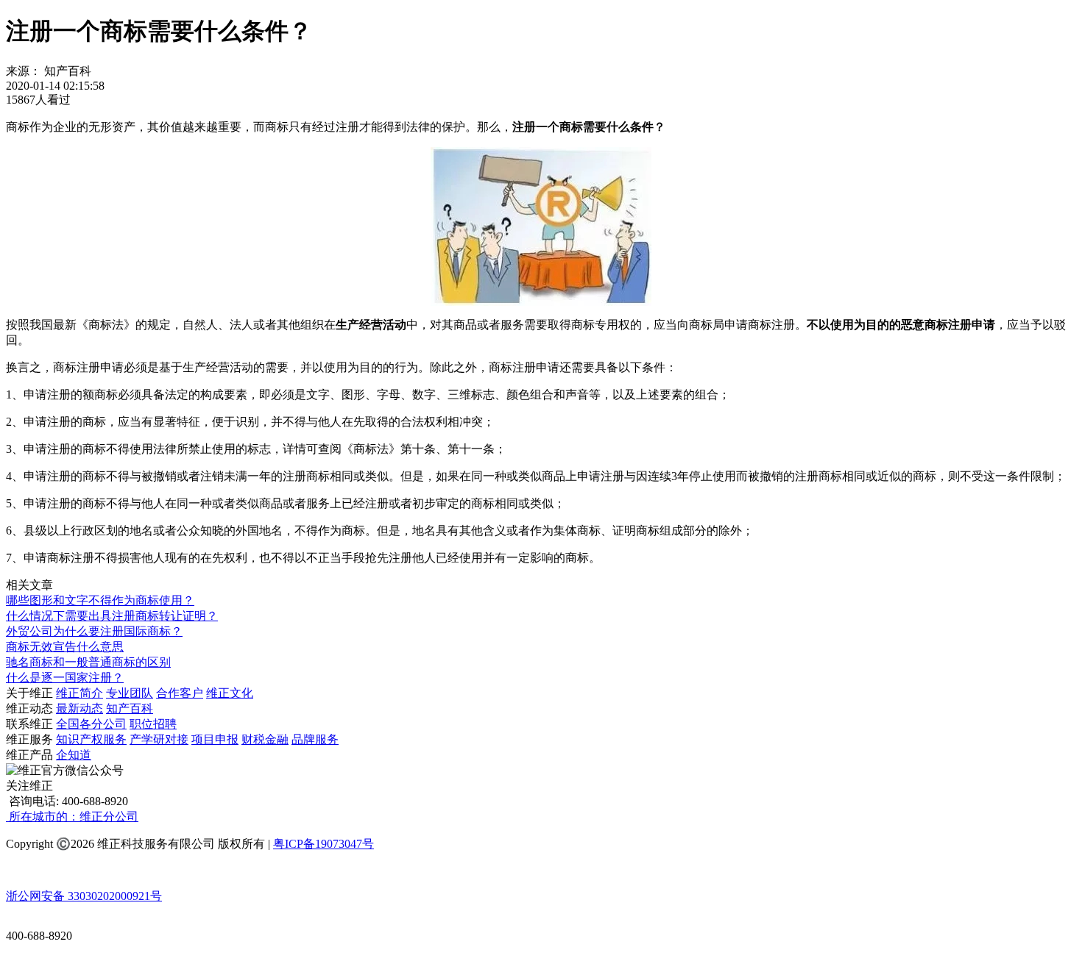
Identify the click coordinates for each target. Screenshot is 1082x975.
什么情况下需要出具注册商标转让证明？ (112, 616)
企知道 (73, 755)
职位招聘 (153, 724)
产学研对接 (159, 739)
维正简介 (79, 693)
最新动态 (79, 708)
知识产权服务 (91, 739)
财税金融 (265, 739)
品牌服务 (315, 739)
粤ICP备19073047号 (323, 844)
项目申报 (214, 739)
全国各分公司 (91, 724)
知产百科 (129, 708)
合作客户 (179, 693)
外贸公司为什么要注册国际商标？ (94, 631)
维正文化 (229, 693)
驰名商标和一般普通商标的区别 (88, 662)
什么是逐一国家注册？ (65, 677)
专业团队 (129, 693)
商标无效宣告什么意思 (65, 646)
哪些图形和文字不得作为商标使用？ (100, 600)
